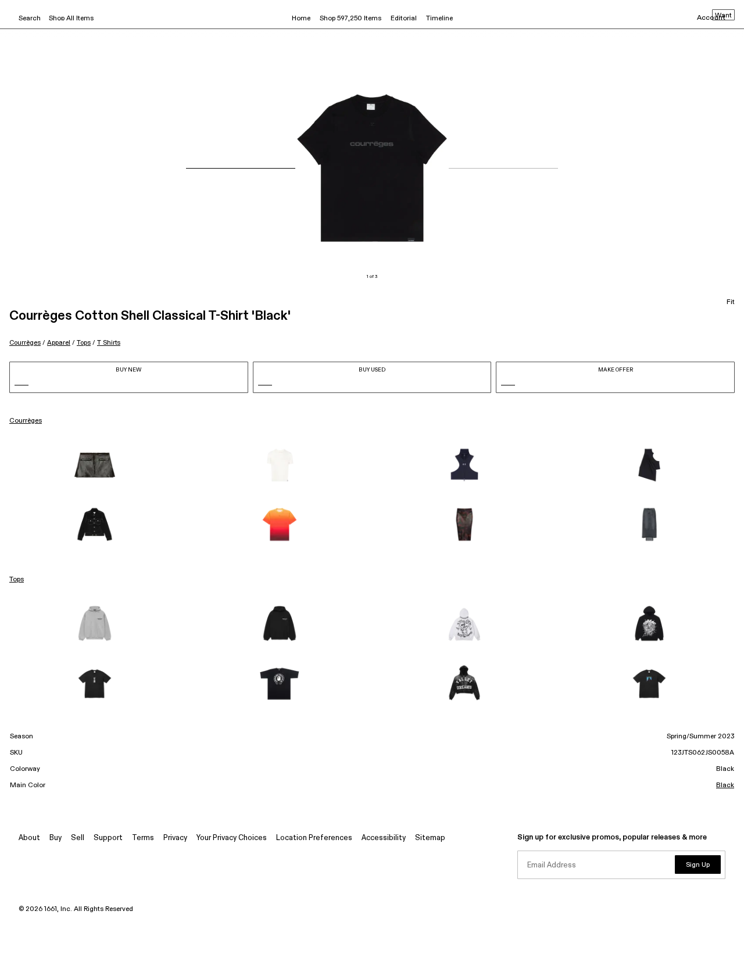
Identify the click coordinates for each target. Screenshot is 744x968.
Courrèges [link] (25, 420)
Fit (731, 302)
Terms (143, 838)
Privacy (175, 838)
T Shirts (108, 343)
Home (301, 18)
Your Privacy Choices (231, 838)
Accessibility (384, 838)
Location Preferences (314, 838)
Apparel (58, 343)
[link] (94, 465)
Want (723, 15)
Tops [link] (16, 579)
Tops (84, 343)
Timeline (439, 18)
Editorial (404, 18)
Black (725, 785)
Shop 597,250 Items (350, 18)
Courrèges (25, 343)
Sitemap (430, 838)
